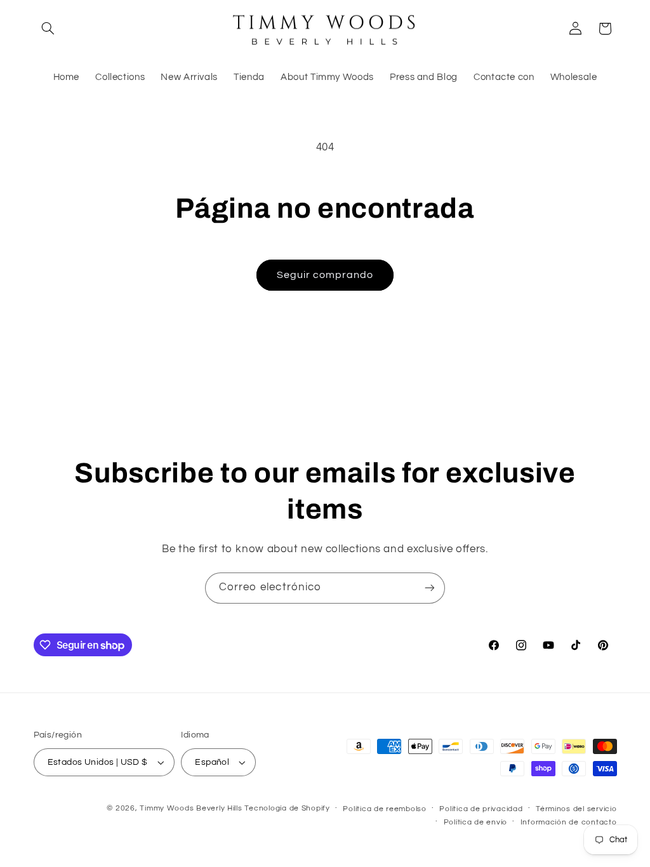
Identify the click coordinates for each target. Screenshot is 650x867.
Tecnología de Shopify (286, 808)
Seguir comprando (325, 275)
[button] (48, 28)
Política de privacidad (480, 808)
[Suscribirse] (429, 588)
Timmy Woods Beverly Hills (191, 808)
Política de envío (476, 822)
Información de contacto (569, 822)
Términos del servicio (576, 808)
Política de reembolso (384, 808)
